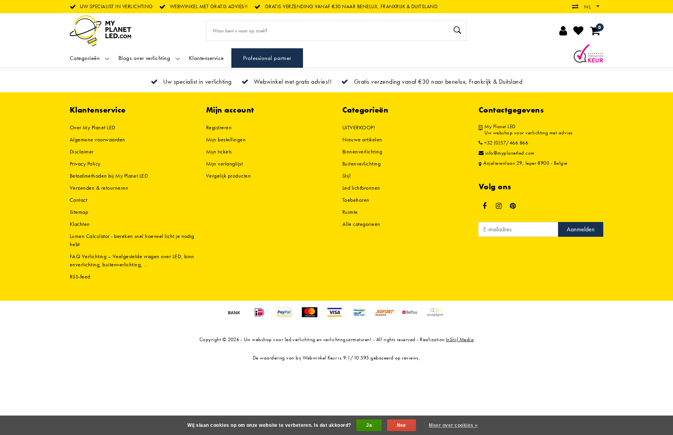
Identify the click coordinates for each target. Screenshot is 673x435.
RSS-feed (80, 276)
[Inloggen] (563, 30)
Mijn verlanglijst (224, 163)
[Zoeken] (457, 30)
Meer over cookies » (453, 425)
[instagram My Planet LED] (498, 206)
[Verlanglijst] (578, 30)
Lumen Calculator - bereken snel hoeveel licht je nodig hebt (132, 240)
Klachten (80, 223)
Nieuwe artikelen (362, 139)
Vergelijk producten (228, 175)
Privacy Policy (85, 163)
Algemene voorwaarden (97, 139)
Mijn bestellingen (226, 139)
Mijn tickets (219, 151)
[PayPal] (287, 316)
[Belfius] (412, 316)
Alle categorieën (361, 223)
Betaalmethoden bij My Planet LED (109, 175)
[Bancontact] (362, 316)
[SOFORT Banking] (387, 316)
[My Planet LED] (100, 30)
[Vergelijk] (577, 6)
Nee (401, 425)
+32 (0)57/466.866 (505, 143)
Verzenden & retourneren (99, 187)
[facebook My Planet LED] (484, 206)
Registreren (219, 127)
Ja (369, 425)
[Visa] (337, 316)
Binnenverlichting (362, 151)
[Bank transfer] (236, 316)
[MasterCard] (312, 316)
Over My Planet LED (93, 127)
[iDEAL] (262, 316)
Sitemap (79, 211)
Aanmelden (581, 229)
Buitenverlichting (361, 163)
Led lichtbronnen (361, 187)
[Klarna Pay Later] (437, 316)
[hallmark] (588, 53)
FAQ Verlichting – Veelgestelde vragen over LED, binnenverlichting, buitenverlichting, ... (132, 260)
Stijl (346, 175)
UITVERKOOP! (358, 127)
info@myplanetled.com (510, 153)
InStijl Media (460, 339)
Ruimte (350, 211)
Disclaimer (82, 151)
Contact (78, 199)
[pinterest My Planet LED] (513, 206)
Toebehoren (356, 199)
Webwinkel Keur (320, 357)
